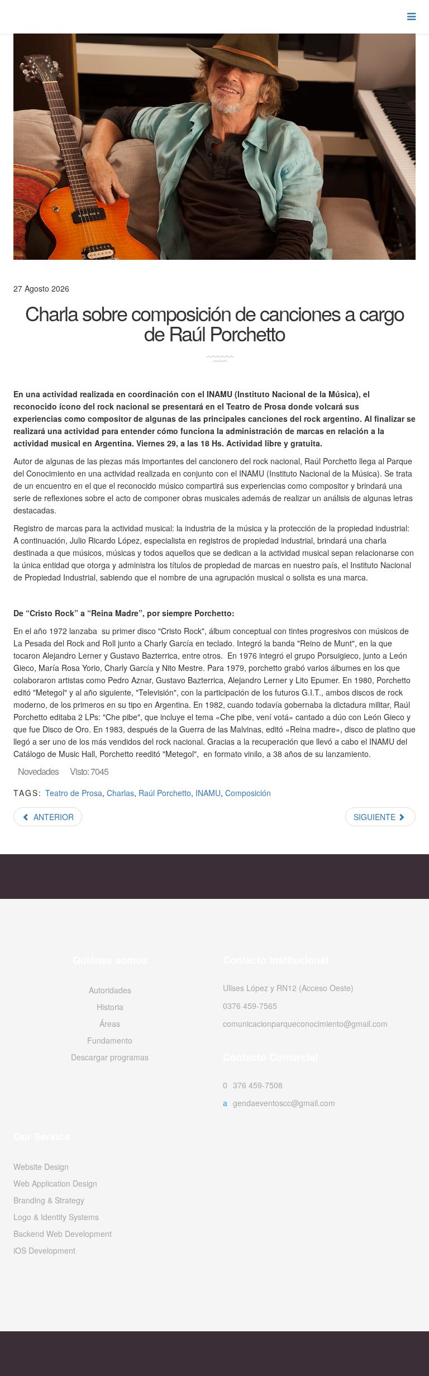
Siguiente (376, 816)
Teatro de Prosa (73, 792)
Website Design (41, 1166)
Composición (248, 792)
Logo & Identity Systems (56, 1216)
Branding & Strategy (48, 1200)
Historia (110, 1006)
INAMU (208, 792)
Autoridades (110, 990)
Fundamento (109, 1040)
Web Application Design (55, 1183)
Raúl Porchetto (165, 792)
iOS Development (44, 1250)
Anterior (52, 816)
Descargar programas (110, 1057)
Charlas (120, 792)
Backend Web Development (62, 1233)
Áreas (109, 1023)
